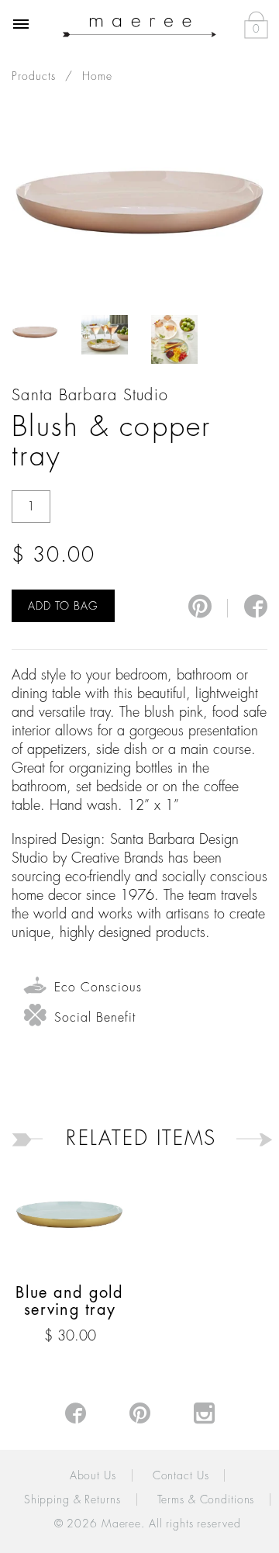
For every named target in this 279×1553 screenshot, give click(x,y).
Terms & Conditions (206, 1499)
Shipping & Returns (72, 1499)
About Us (93, 1475)
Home (97, 76)
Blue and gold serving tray (69, 1301)
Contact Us (181, 1475)
